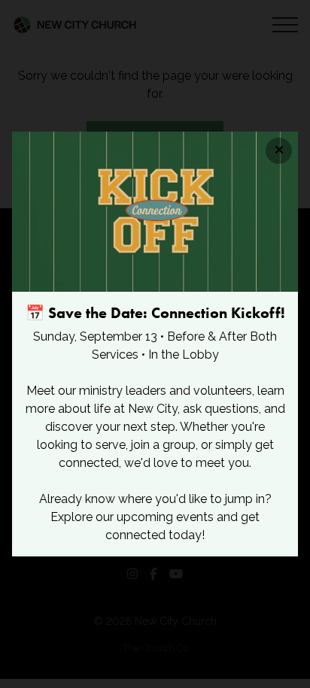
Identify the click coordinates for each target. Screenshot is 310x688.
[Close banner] (279, 151)
